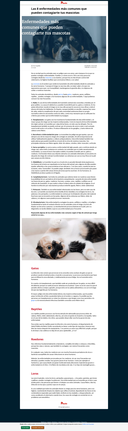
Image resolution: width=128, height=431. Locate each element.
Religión (54, 422)
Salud (49, 422)
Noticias (43, 422)
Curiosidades (76, 422)
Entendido (25, 427)
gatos (69, 94)
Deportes (84, 422)
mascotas (48, 78)
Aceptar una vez (37, 427)
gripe (33, 300)
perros (60, 94)
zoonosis (36, 84)
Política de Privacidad (88, 424)
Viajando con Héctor (64, 422)
